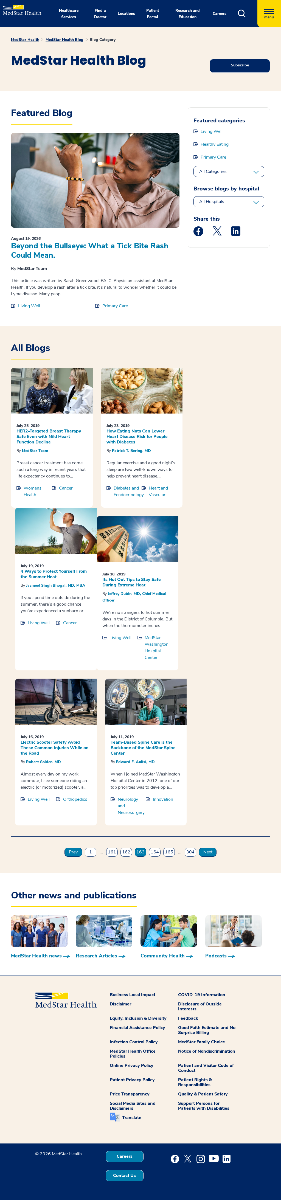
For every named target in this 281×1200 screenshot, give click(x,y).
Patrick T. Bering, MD (131, 450)
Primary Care (115, 306)
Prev (73, 852)
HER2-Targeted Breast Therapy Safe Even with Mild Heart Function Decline (48, 436)
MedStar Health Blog (64, 39)
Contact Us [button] (124, 1176)
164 (155, 852)
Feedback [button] (188, 1018)
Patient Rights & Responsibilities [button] (195, 1082)
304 (190, 852)
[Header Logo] (19, 7)
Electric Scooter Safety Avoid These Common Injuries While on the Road (55, 748)
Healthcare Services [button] (68, 13)
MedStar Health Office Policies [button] (133, 1053)
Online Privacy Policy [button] (131, 1066)
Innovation (163, 799)
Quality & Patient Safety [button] (203, 1094)
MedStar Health (25, 39)
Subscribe (240, 65)
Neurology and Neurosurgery (131, 806)
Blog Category (103, 39)
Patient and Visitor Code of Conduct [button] (206, 1068)
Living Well (29, 306)
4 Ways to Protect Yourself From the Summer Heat (54, 574)
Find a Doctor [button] (100, 13)
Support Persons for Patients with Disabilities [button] (203, 1105)
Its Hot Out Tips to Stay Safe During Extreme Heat (131, 582)
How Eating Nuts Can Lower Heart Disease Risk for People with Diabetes (137, 436)
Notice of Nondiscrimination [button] (206, 1051)
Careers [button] (219, 13)
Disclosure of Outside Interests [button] (200, 1006)
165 (169, 852)
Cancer (66, 488)
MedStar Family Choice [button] (201, 1042)
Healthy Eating (215, 144)
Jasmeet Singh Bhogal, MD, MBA (55, 585)
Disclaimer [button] (120, 1004)
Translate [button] (131, 1118)
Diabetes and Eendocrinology (128, 491)
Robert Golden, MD (43, 762)
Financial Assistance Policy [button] (137, 1028)
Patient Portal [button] (152, 13)
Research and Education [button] (187, 13)
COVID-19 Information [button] (201, 995)
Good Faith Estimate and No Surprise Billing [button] (206, 1030)
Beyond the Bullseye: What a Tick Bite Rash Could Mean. (89, 250)
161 (112, 852)
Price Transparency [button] (130, 1094)
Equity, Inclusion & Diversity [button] (138, 1018)
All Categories (213, 171)
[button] (247, 14)
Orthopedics (75, 799)
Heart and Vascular (158, 491)
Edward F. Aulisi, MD (135, 762)
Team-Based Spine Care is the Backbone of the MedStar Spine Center (143, 748)
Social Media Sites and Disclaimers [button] (133, 1105)
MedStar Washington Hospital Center (156, 648)
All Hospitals (211, 202)
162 (126, 852)
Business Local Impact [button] (132, 995)
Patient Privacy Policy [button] (132, 1080)
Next (207, 852)
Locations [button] (126, 13)
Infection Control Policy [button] (134, 1042)
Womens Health (32, 491)
